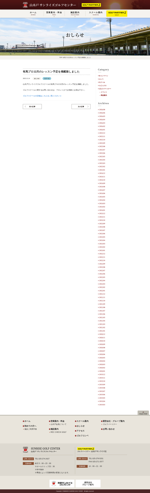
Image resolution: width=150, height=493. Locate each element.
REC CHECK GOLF (58, 432)
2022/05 (102, 277)
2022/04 (102, 280)
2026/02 (102, 126)
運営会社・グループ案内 (114, 421)
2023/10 (102, 220)
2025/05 (102, 156)
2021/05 (102, 317)
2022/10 (102, 260)
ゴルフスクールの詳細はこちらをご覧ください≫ (42, 96)
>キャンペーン (103, 76)
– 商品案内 (103, 95)
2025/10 (102, 140)
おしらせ (36, 78)
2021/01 (102, 331)
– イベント (103, 92)
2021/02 (102, 327)
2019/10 (102, 381)
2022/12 (102, 254)
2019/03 (102, 405)
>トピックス (102, 85)
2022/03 (102, 284)
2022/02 (102, 287)
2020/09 (102, 344)
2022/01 (102, 290)
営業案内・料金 (54, 13)
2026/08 (102, 109)
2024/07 (102, 190)
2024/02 (102, 207)
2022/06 (102, 274)
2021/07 (102, 311)
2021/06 (102, 314)
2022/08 (102, 267)
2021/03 (102, 324)
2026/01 (102, 130)
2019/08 (102, 388)
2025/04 (102, 160)
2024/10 (102, 180)
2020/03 (102, 364)
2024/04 (102, 200)
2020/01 (102, 371)
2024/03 (102, 203)
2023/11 (102, 217)
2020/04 (102, 361)
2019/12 (102, 374)
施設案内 (75, 13)
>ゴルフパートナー (104, 89)
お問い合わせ (109, 429)
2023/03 (102, 244)
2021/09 (102, 304)
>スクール (101, 82)
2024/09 (102, 183)
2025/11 (102, 136)
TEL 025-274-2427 (42, 459)
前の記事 (32, 106)
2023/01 (102, 250)
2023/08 (102, 227)
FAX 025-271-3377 (96, 462)
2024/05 (102, 197)
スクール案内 (96, 13)
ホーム (33, 13)
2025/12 (102, 133)
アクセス (81, 431)
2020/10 (102, 341)
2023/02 (102, 247)
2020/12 (102, 334)
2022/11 (102, 257)
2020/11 (102, 337)
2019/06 (102, 394)
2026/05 (102, 116)
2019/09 (102, 384)
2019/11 (102, 378)
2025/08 (102, 146)
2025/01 (102, 170)
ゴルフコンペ (83, 436)
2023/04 (102, 240)
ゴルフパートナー (110, 424)
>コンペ (100, 79)
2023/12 (102, 213)
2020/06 (102, 354)
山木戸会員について (58, 424)
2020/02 (102, 368)
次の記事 (81, 106)
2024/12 (102, 173)
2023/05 (102, 237)
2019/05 (102, 398)
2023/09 (102, 223)
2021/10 (102, 300)
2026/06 (102, 113)
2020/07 (102, 351)
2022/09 (102, 264)
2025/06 (102, 153)
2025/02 (102, 166)
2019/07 (102, 391)
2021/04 (102, 321)
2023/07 (102, 230)
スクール (47, 78)
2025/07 (102, 150)
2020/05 (102, 358)
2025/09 (102, 143)
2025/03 (102, 163)
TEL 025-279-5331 (96, 458)
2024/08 (102, 186)
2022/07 (102, 270)
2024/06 (102, 193)
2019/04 (102, 401)
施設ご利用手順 (30, 429)
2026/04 (102, 119)
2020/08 (102, 347)
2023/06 (102, 233)
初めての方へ (30, 426)
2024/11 (102, 176)
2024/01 (102, 210)
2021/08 (102, 307)
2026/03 (102, 123)
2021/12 (102, 294)
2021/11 (102, 297)
